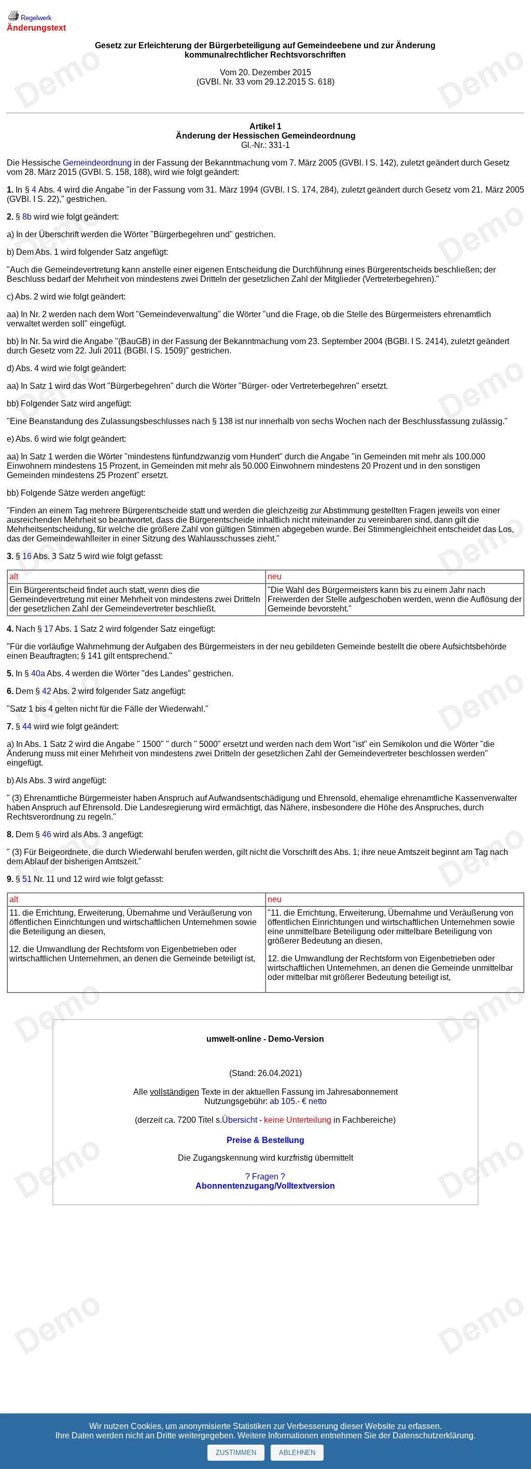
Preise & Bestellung (265, 1140)
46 (46, 834)
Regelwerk (36, 18)
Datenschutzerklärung (433, 1435)
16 (27, 556)
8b (27, 216)
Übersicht (239, 1120)
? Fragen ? (265, 1176)
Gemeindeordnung (97, 162)
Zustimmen (236, 1453)
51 (27, 879)
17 (48, 628)
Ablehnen (297, 1453)
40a (38, 673)
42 (46, 691)
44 (27, 726)
